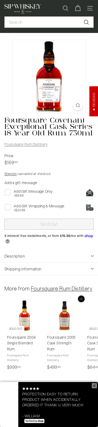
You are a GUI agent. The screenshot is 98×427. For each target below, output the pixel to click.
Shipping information (23, 269)
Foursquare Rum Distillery (26, 144)
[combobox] (49, 22)
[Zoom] (78, 105)
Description (14, 256)
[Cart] (78, 8)
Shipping (10, 174)
